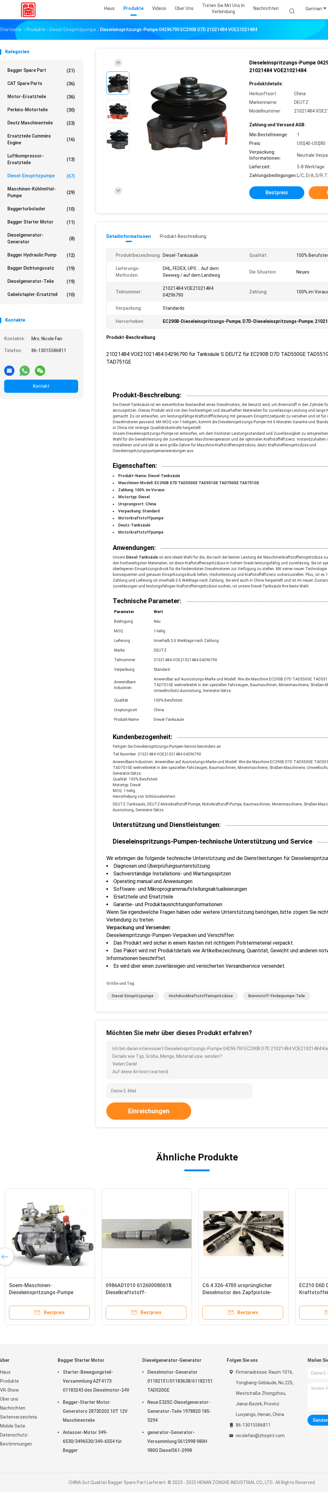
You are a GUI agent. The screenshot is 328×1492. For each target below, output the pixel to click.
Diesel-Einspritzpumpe (41, 176)
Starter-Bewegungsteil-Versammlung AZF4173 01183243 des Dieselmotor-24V (96, 1381)
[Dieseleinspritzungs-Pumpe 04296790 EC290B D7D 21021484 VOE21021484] (187, 113)
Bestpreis (277, 193)
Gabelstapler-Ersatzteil (41, 294)
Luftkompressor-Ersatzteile (41, 159)
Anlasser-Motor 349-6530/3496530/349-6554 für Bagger (92, 1441)
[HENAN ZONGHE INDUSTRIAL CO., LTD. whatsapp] (25, 368)
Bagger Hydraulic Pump (41, 255)
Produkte (9, 1381)
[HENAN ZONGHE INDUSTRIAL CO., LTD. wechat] (40, 368)
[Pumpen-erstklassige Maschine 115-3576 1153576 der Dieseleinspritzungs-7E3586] (147, 1233)
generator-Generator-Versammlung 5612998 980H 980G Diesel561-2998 (177, 1441)
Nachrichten (12, 1408)
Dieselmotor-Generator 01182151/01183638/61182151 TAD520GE (180, 1381)
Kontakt (41, 386)
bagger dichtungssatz (41, 268)
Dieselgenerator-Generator (41, 238)
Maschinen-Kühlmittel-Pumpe (41, 192)
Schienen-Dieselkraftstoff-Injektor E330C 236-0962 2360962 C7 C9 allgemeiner (49, 1292)
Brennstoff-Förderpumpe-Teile (276, 996)
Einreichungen (148, 1111)
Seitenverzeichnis (18, 1417)
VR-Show (9, 1390)
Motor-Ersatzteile (41, 96)
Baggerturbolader (41, 209)
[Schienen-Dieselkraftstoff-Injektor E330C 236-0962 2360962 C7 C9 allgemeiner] (50, 1233)
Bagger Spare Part (41, 70)
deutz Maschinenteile (41, 123)
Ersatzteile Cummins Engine (41, 139)
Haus (5, 1372)
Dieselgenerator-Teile (41, 281)
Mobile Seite (12, 1426)
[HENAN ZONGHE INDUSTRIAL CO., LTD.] (28, 9)
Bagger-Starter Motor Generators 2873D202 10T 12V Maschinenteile (95, 1411)
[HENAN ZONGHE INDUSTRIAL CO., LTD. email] (9, 368)
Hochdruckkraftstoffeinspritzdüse (201, 996)
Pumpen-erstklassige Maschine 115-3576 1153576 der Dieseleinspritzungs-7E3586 (143, 1292)
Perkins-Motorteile (41, 110)
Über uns (9, 1399)
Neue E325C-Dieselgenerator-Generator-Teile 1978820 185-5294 (179, 1411)
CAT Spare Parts (41, 83)
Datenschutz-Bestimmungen (16, 1439)
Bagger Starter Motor (41, 222)
